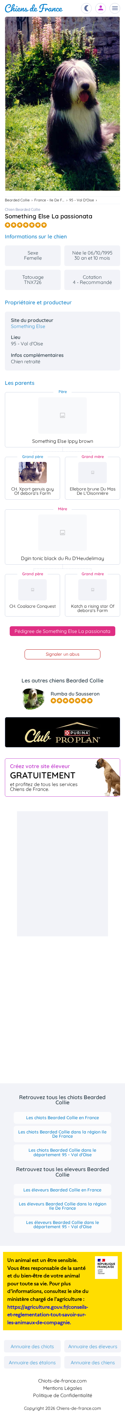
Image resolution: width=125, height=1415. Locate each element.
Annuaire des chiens (93, 1362)
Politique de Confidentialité (62, 1395)
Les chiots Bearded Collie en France (62, 1117)
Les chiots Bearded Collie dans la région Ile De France (62, 1134)
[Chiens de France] (34, 8)
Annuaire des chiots (32, 1346)
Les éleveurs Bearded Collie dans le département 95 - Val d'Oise (62, 1224)
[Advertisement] (62, 873)
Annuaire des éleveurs (92, 1346)
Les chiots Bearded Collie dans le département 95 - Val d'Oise (62, 1152)
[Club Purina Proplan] (62, 732)
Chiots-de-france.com (62, 1381)
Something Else (28, 326)
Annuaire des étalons (32, 1362)
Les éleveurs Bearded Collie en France (62, 1190)
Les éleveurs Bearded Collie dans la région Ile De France (62, 1206)
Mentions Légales (62, 1388)
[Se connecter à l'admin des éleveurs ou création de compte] (100, 8)
